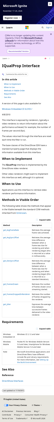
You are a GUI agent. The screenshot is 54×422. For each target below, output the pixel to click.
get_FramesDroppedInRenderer (16, 294)
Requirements (10, 94)
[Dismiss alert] (50, 4)
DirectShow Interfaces (12, 381)
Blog (36, 411)
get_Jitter (7, 304)
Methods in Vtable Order (14, 90)
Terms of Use (7, 418)
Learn (5, 58)
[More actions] (50, 59)
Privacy (17, 415)
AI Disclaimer (7, 411)
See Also (7, 97)
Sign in (49, 27)
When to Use (9, 87)
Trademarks (21, 418)
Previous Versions (23, 411)
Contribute (6, 415)
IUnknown (21, 213)
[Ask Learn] (45, 59)
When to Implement (12, 84)
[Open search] (42, 27)
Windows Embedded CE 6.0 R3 (16, 109)
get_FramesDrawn (10, 284)
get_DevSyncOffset (11, 261)
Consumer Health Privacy (35, 415)
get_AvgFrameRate (11, 230)
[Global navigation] (2, 27)
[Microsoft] (27, 27)
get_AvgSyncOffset (11, 237)
